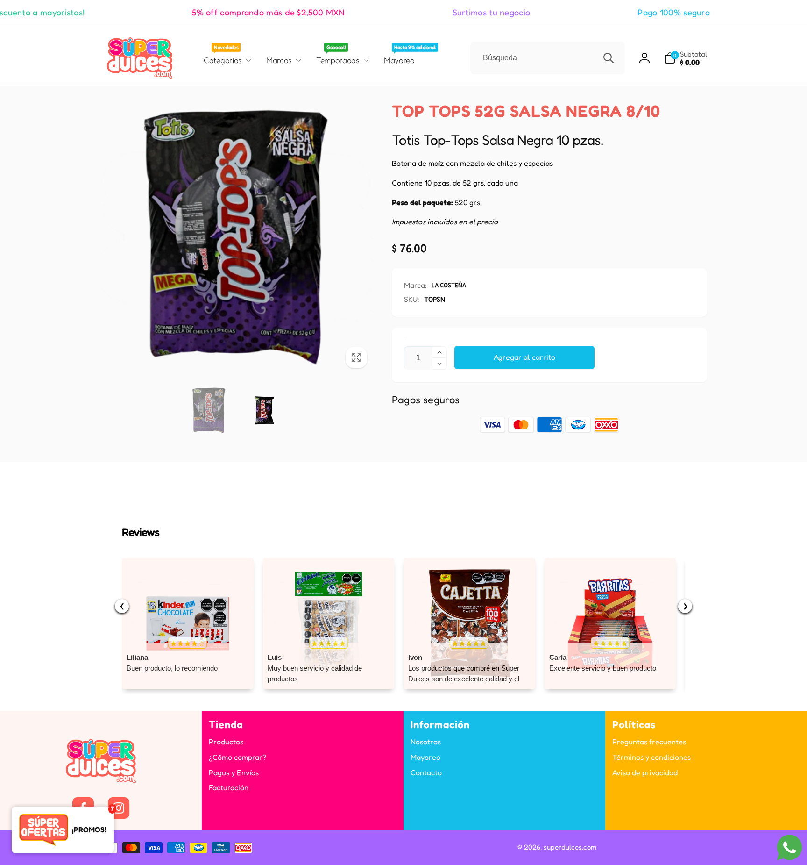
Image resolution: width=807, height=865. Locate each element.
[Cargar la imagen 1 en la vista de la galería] (209, 410)
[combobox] (547, 58)
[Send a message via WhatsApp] (789, 847)
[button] (685, 58)
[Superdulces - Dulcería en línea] (101, 780)
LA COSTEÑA (449, 285)
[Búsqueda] (608, 58)
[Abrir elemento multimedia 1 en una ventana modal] (236, 237)
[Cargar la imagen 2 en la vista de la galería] (264, 410)
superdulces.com (570, 847)
